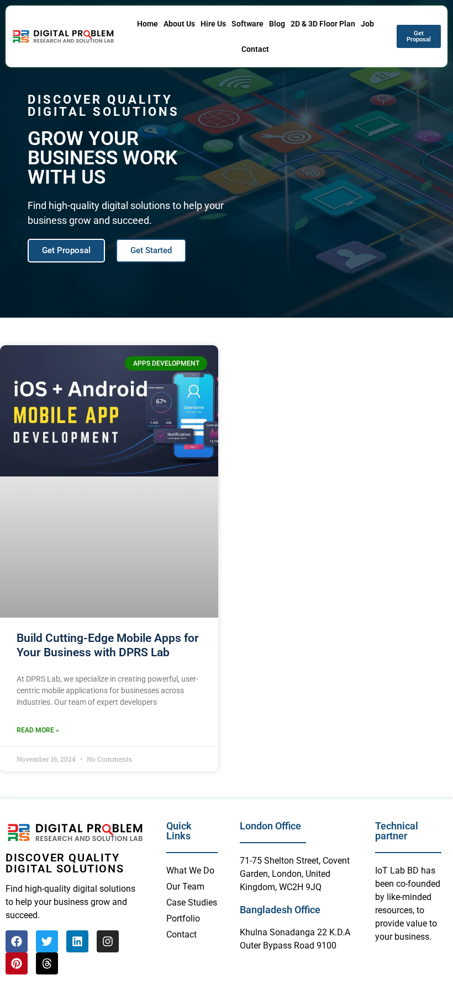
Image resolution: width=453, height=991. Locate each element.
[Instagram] (108, 941)
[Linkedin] (77, 941)
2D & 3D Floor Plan (323, 23)
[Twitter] (47, 941)
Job (367, 23)
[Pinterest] (17, 963)
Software (247, 23)
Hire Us (213, 23)
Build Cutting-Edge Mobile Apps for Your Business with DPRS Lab (108, 644)
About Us (179, 23)
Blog (277, 23)
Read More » (38, 730)
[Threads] (47, 963)
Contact (255, 49)
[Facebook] (17, 941)
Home (147, 23)
